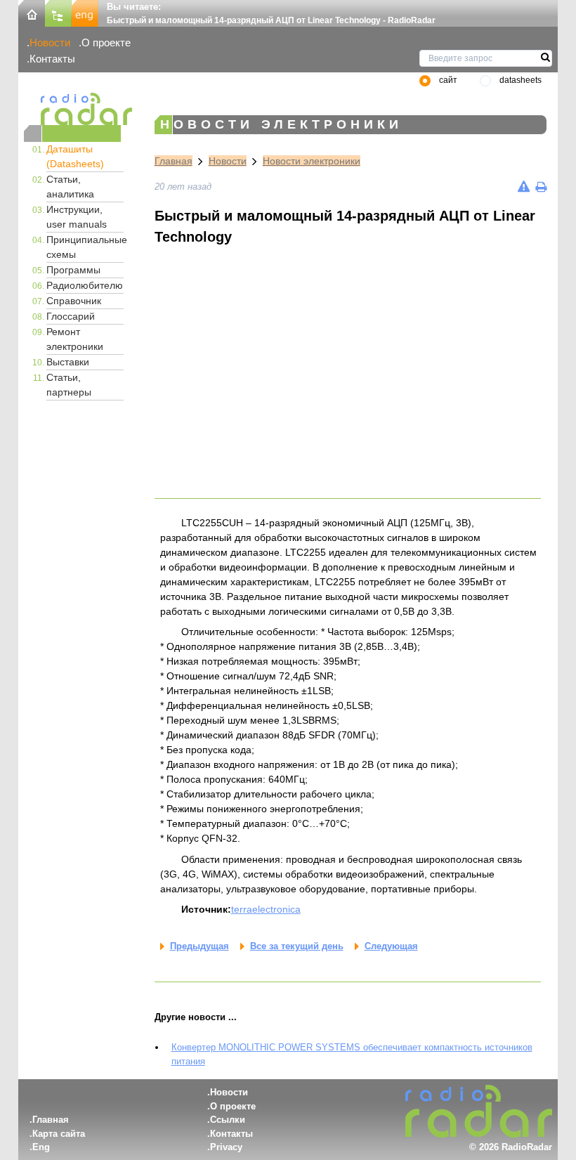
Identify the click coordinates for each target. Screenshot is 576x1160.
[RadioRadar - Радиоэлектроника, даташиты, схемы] (72, 109)
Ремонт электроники (74, 339)
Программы (73, 269)
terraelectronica (266, 909)
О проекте (106, 42)
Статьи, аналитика (70, 187)
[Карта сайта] (58, 12)
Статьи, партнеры (68, 385)
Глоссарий (70, 316)
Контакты (52, 59)
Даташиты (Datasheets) (75, 156)
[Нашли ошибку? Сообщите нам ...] (524, 186)
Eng (41, 1147)
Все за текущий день (296, 946)
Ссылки (227, 1119)
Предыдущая (199, 946)
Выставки (67, 361)
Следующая (391, 946)
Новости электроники (311, 161)
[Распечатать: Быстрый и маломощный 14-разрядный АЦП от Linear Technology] (540, 186)
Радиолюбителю (84, 285)
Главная (173, 161)
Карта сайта (58, 1133)
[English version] (85, 12)
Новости (50, 42)
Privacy (226, 1147)
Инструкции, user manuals (76, 217)
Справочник (73, 300)
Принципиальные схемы (85, 247)
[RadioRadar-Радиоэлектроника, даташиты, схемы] (31, 12)
